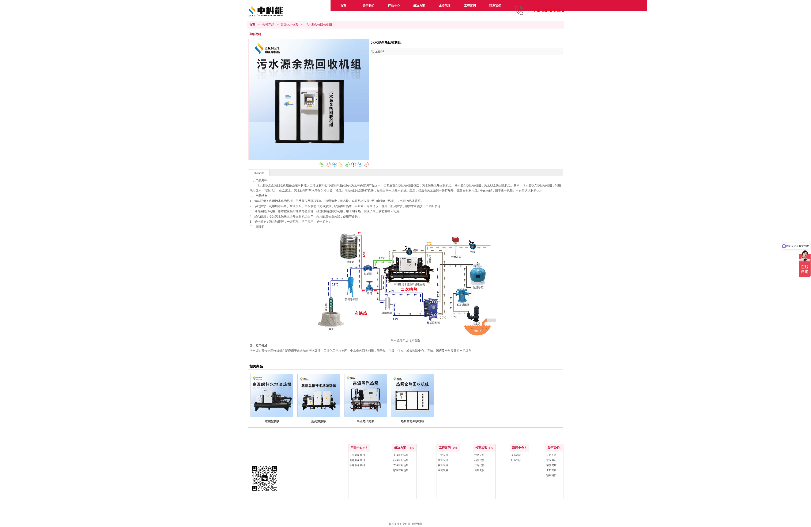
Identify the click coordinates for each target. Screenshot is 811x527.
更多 (365, 447)
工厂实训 (551, 470)
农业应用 (443, 465)
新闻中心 (518, 447)
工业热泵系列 (357, 455)
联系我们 (551, 475)
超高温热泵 (318, 421)
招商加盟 (481, 447)
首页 (252, 24)
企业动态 (516, 455)
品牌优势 (479, 460)
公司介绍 (551, 455)
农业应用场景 (400, 465)
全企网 (406, 523)
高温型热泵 (271, 421)
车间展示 (551, 460)
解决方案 (400, 447)
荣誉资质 (551, 465)
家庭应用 (443, 470)
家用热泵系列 (357, 465)
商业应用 (443, 460)
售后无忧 (479, 470)
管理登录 (417, 523)
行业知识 (516, 460)
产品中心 (356, 447)
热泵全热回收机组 (412, 421)
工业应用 (443, 455)
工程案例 (445, 447)
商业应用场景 (400, 460)
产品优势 (479, 465)
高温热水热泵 (289, 24)
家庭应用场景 (400, 470)
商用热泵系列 (357, 460)
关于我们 (553, 447)
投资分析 (479, 455)
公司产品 (268, 24)
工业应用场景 (400, 455)
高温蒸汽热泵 (365, 421)
